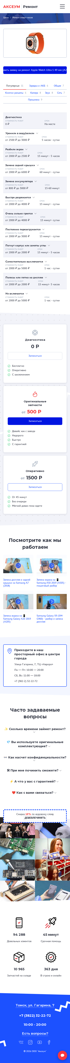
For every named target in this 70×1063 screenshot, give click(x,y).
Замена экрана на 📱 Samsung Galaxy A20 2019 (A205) (17, 618)
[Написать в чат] (62, 1055)
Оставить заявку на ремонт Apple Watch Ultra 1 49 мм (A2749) (35, 70)
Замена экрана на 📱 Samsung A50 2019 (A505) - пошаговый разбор (51, 582)
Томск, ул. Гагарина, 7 (35, 1005)
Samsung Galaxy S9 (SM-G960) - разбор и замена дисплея (50, 618)
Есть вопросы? (35, 1034)
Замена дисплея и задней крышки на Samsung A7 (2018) (16, 582)
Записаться (35, 355)
